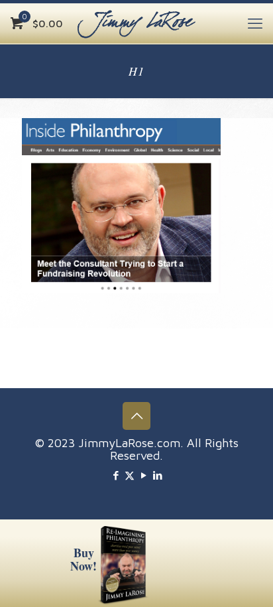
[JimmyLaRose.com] (136, 23)
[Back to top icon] (136, 416)
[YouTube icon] (143, 475)
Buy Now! (83, 559)
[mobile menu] (255, 23)
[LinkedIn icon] (157, 475)
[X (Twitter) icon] (130, 475)
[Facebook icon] (116, 475)
